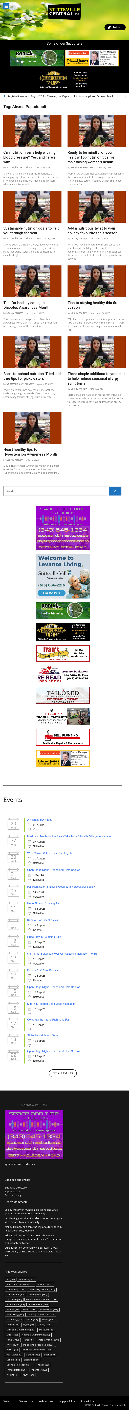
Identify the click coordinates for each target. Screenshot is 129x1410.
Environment (16, 1304)
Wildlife (12, 1374)
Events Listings (13, 1195)
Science (50, 1354)
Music (12, 1334)
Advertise (46, 1401)
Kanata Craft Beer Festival (43, 920)
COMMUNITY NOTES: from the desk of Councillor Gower (40, 96)
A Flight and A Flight (39, 820)
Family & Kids (38, 1304)
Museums (46, 1329)
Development (37, 1294)
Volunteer (39, 1369)
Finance (12, 1309)
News (13, 1339)
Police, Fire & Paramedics (38, 1344)
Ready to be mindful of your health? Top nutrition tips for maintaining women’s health (91, 157)
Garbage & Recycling (41, 1314)
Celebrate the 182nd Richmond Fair (48, 1019)
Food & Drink (49, 1309)
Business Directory (16, 1187)
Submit (8, 1401)
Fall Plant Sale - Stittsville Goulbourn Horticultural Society (61, 886)
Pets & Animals (48, 1339)
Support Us (67, 1401)
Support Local (12, 1191)
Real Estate (14, 1354)
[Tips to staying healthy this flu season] (97, 281)
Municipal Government (21, 1329)
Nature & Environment (36, 1334)
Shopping (31, 1359)
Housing (13, 1324)
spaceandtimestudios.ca (20, 1164)
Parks (28, 1339)
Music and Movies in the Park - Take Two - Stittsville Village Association (69, 836)
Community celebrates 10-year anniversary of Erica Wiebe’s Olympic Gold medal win (33, 1251)
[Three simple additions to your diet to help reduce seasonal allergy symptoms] (97, 352)
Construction (15, 1294)
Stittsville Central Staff (20, 167)
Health (32, 1319)
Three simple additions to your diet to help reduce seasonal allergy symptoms (96, 378)
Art (11, 1279)
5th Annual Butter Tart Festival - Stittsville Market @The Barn (63, 953)
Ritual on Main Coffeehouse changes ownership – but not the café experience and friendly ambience (33, 1239)
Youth (28, 1374)
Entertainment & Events (41, 1299)
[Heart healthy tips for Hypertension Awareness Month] (32, 428)
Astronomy (26, 1279)
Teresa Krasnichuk (82, 167)
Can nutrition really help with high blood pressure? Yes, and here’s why (30, 157)
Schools (33, 1354)
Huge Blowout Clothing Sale (44, 903)
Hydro (28, 1324)
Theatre (42, 1364)
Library (44, 1324)
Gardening (14, 1319)
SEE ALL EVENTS (63, 1073)
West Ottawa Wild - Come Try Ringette (50, 853)
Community (15, 1289)
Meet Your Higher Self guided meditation (51, 1004)
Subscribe (26, 1401)
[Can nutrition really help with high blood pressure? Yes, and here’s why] (32, 131)
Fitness (29, 1309)
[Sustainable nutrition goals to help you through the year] (32, 207)
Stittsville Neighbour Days (42, 1035)
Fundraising (15, 1314)
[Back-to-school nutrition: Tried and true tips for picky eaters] (32, 352)
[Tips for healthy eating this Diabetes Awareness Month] (32, 281)
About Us (87, 1401)
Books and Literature (20, 1284)
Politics (12, 1349)
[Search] (115, 491)
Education (14, 1299)
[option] (66, 96)
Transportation (17, 1369)
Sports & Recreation (19, 1364)
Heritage (49, 1319)
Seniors (13, 1359)
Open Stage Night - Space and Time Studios (53, 870)
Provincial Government (36, 1349)
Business (44, 1284)
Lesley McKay (79, 238)
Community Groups (42, 1289)
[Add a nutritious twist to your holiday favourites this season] (97, 207)
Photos (13, 1344)
